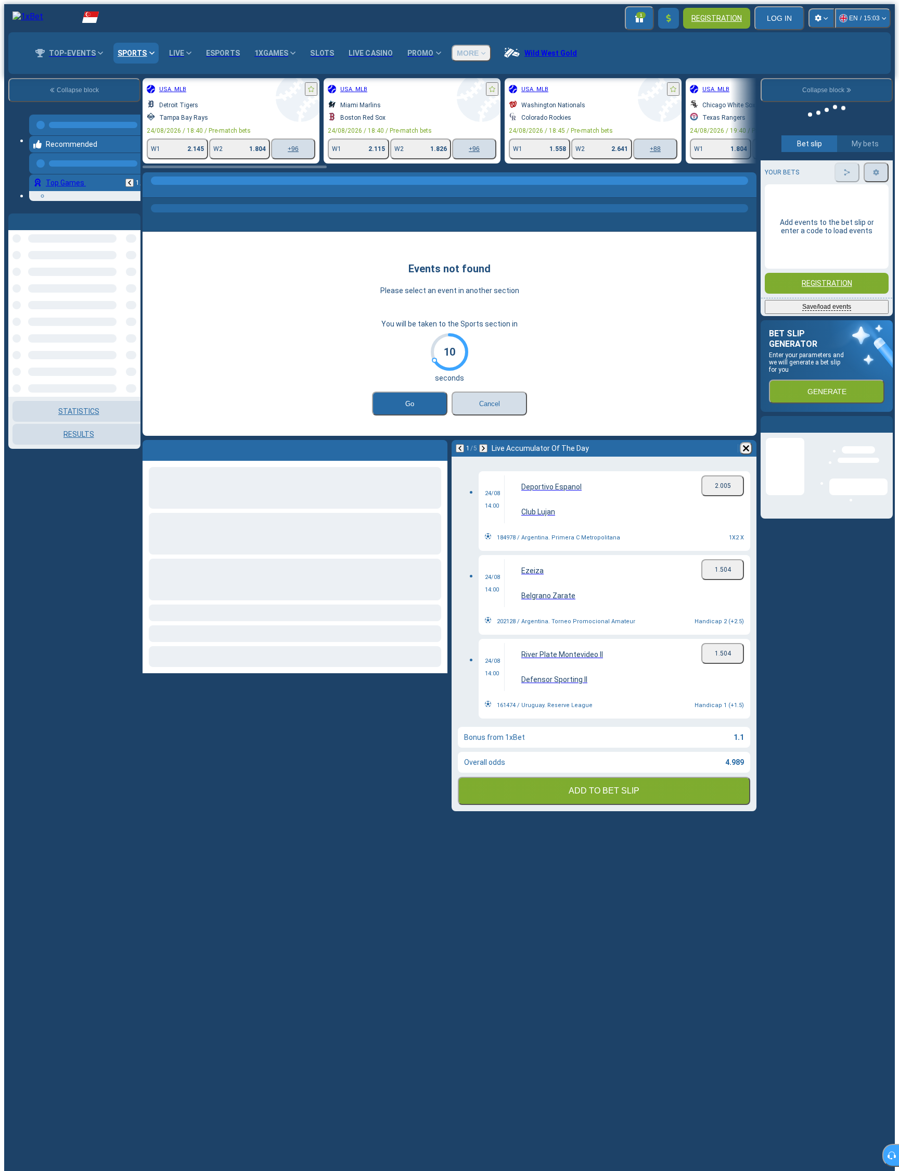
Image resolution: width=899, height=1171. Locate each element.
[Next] (483, 448)
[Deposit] (668, 18)
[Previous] (129, 174)
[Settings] (821, 18)
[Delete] (746, 448)
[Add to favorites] (311, 89)
